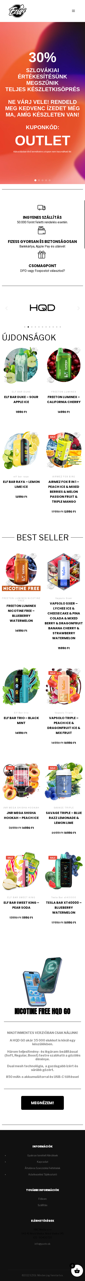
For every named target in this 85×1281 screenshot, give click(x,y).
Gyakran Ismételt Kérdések (42, 1155)
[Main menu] (73, 10)
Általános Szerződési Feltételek (42, 1168)
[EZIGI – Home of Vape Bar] (17, 11)
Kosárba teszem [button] (21, 374)
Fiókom (42, 1198)
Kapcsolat (42, 1161)
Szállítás (42, 1205)
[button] (35, 180)
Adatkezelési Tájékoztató (42, 1174)
